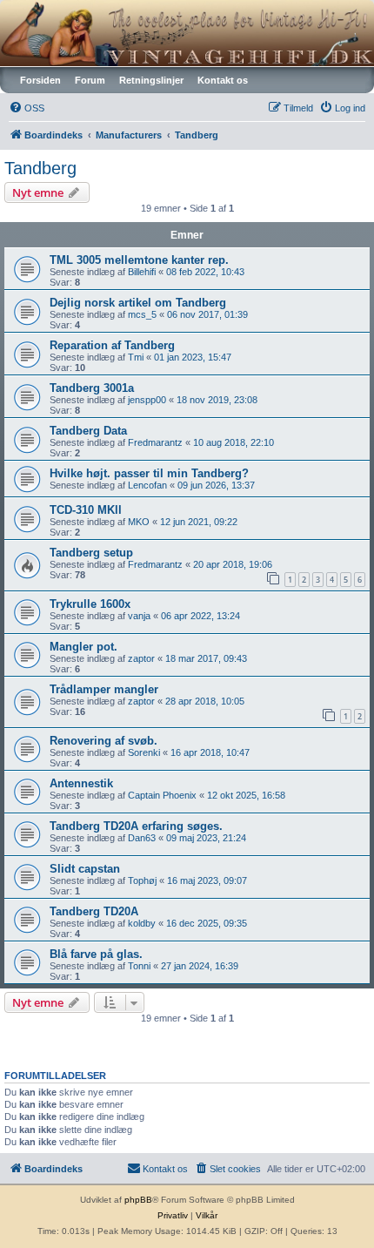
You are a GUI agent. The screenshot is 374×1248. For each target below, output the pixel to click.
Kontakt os (222, 80)
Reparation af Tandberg (112, 345)
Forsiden (40, 80)
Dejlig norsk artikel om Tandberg (138, 302)
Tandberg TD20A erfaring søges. (136, 826)
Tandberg (40, 168)
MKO (139, 521)
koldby (142, 923)
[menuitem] (26, 108)
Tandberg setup (91, 552)
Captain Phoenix (162, 795)
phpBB (138, 1199)
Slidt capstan (85, 868)
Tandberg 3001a (92, 388)
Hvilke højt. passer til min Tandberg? (149, 473)
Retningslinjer (151, 80)
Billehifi (142, 271)
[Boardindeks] (187, 33)
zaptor (141, 658)
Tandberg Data (88, 430)
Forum (90, 80)
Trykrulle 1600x (90, 604)
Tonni (139, 966)
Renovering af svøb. (103, 740)
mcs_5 (142, 314)
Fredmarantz (155, 442)
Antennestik (81, 783)
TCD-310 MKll (86, 509)
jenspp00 (147, 400)
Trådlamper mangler (104, 689)
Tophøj (142, 880)
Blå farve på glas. (96, 954)
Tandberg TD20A (94, 911)
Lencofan (147, 485)
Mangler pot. (83, 646)
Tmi (136, 357)
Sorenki (144, 752)
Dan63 (142, 838)
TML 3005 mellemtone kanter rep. (139, 259)
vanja (139, 616)
